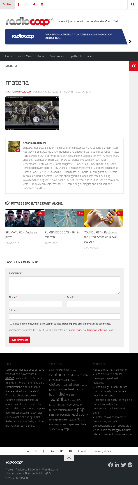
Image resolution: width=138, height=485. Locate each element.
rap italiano (62, 420)
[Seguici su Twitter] (123, 464)
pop (81, 409)
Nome (13, 297)
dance (67, 379)
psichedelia (72, 415)
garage (53, 389)
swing (60, 429)
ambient (53, 370)
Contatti (83, 451)
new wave (73, 404)
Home (8, 56)
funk (77, 385)
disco (74, 380)
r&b (50, 419)
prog (62, 414)
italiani (56, 399)
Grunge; (63, 389)
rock (80, 419)
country (84, 375)
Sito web (13, 310)
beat (60, 370)
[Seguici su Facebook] (110, 464)
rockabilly (53, 424)
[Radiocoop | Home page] (30, 21)
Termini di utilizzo (96, 329)
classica (75, 375)
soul (65, 424)
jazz (66, 400)
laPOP (79, 399)
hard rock (74, 389)
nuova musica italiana (63, 410)
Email (70, 297)
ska (60, 424)
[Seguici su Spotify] (130, 464)
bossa (74, 370)
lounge (52, 405)
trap (66, 429)
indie (60, 394)
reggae (72, 419)
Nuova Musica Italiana (30, 56)
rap (55, 419)
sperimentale (77, 424)
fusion (84, 385)
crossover (55, 380)
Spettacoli (76, 56)
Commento (15, 273)
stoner (53, 429)
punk (84, 414)
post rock (54, 414)
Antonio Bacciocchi (19, 91)
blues (67, 370)
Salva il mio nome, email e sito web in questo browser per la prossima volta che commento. (62, 323)
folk (71, 384)
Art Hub (7, 4)
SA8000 (9, 378)
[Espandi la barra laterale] (133, 66)
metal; (60, 404)
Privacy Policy (75, 329)
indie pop (70, 394)
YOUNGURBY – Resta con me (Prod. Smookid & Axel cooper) (101, 237)
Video (90, 56)
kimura (72, 400)
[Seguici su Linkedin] (117, 464)
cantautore (60, 374)
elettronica (58, 384)
